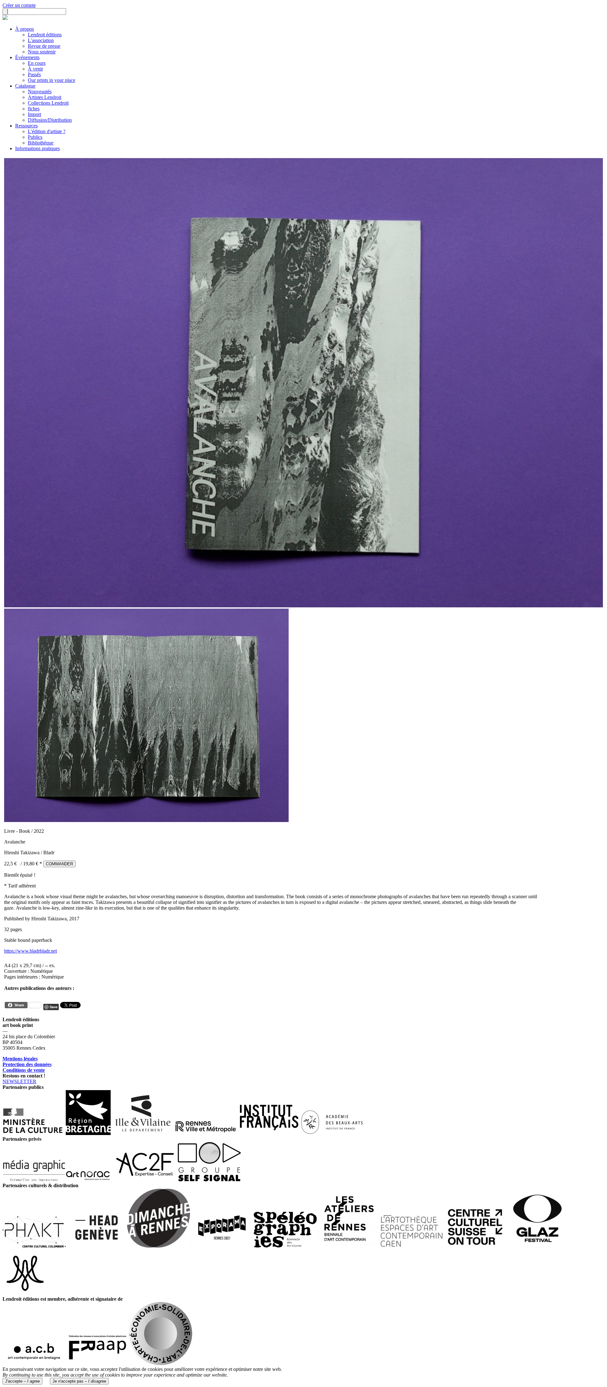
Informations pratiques (37, 148)
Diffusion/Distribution (50, 120)
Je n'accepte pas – (79, 1381)
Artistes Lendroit (44, 97)
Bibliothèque (40, 142)
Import (34, 114)
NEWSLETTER (19, 1081)
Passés (34, 74)
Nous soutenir (42, 51)
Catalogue (25, 86)
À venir (35, 68)
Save (54, 1006)
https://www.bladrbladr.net (30, 951)
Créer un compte (19, 5)
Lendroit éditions (45, 34)
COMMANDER (59, 864)
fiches (34, 108)
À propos (24, 29)
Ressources (26, 125)
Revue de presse (44, 46)
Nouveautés (40, 91)
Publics (35, 137)
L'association (41, 40)
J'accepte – (22, 1381)
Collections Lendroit (48, 103)
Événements (27, 57)
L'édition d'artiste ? (46, 131)
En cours (37, 63)
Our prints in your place (51, 80)
